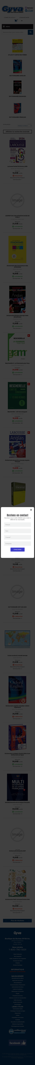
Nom (6, 531)
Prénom (7, 524)
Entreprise (8, 543)
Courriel (8, 537)
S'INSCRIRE (17, 549)
